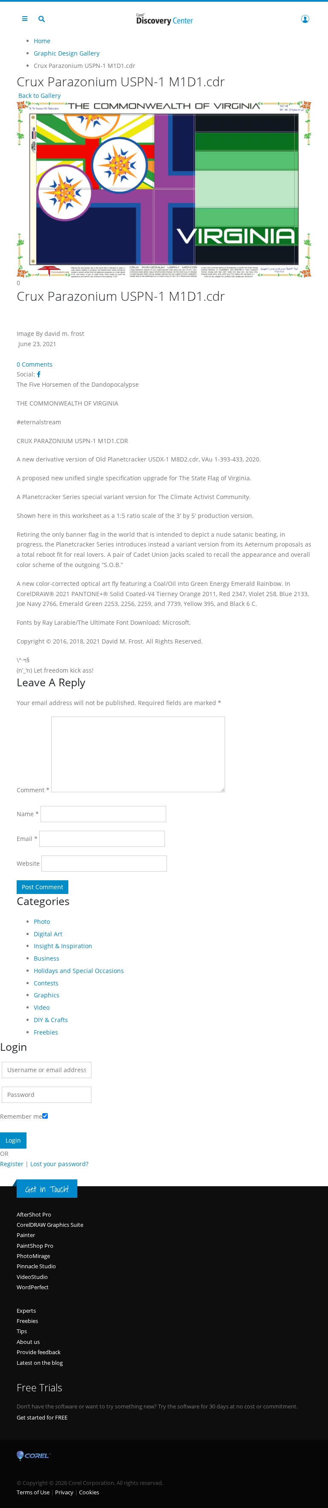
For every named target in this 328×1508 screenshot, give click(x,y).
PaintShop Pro (35, 1245)
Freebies (46, 1032)
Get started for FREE (42, 1417)
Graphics (46, 995)
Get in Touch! (47, 1189)
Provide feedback (39, 1352)
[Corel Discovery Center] (164, 19)
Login (305, 18)
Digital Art (48, 934)
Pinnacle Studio (36, 1266)
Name (28, 814)
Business (46, 958)
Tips (22, 1331)
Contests (46, 983)
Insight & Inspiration (63, 946)
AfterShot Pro (34, 1214)
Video (42, 1007)
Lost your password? (59, 1164)
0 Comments (35, 364)
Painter (26, 1235)
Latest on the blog (40, 1363)
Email (27, 839)
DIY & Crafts (51, 1020)
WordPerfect (33, 1287)
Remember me (21, 1116)
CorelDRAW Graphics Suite (50, 1225)
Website (28, 863)
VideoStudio (32, 1277)
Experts (26, 1310)
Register (11, 1164)
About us (28, 1342)
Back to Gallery (39, 95)
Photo (42, 921)
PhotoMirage (33, 1256)
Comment (33, 790)
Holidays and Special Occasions (79, 971)
